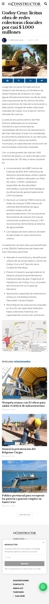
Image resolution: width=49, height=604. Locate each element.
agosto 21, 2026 (9, 409)
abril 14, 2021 (33, 40)
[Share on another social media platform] (42, 81)
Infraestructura (12, 397)
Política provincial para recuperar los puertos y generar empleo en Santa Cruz (23, 499)
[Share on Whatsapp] (30, 81)
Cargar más (24, 515)
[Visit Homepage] (24, 4)
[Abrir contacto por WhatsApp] (43, 587)
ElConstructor (17, 40)
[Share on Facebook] (7, 81)
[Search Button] (45, 4)
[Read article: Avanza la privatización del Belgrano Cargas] (24, 430)
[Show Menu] (3, 4)
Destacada (9, 443)
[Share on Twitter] (19, 81)
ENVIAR (24, 563)
